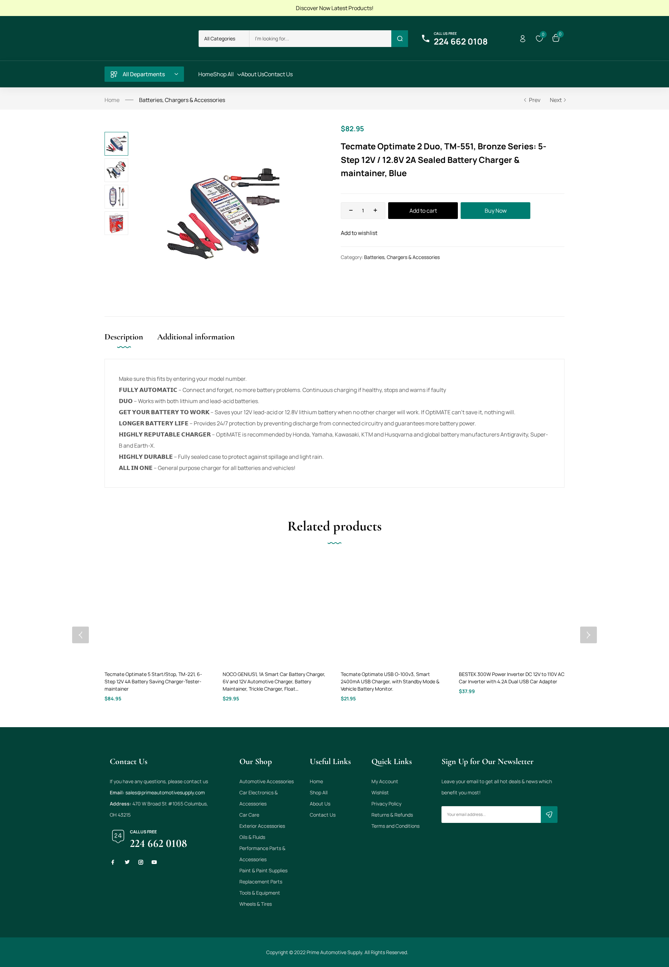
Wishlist (380, 792)
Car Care (249, 814)
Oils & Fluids (252, 837)
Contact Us (323, 814)
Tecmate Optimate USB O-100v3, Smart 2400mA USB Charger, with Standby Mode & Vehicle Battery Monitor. (390, 681)
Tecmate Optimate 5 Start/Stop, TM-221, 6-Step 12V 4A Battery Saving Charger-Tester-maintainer (153, 681)
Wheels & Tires (255, 904)
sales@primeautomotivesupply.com (165, 792)
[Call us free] (425, 39)
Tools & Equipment (259, 892)
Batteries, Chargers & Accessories (182, 100)
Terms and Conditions (395, 826)
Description (124, 337)
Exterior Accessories (262, 826)
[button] (224, 38)
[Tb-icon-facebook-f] (113, 862)
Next (556, 99)
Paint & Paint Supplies (263, 870)
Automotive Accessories (266, 781)
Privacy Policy (386, 803)
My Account (384, 781)
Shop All (319, 792)
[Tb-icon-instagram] (140, 862)
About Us (320, 803)
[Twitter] (127, 862)
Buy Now (496, 210)
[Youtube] (154, 862)
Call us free (445, 33)
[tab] (131, 344)
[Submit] (549, 814)
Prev (534, 99)
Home (112, 100)
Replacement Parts (260, 881)
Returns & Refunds (392, 814)
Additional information (196, 337)
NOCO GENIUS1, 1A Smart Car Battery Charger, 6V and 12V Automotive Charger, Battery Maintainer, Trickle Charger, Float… (274, 681)
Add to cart (423, 210)
